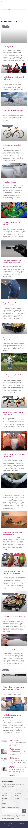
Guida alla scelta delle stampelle (17, 768)
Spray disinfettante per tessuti (13, 650)
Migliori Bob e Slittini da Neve (13, 110)
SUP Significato (8, 47)
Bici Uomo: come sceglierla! (12, 145)
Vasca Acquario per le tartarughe (14, 492)
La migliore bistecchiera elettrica (14, 616)
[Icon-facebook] (2, 789)
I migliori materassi (14, 740)
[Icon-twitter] (4, 789)
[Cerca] (24, 811)
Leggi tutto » (12, 748)
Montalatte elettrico (9, 182)
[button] (14, 9)
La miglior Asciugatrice (15, 749)
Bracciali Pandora (14, 759)
